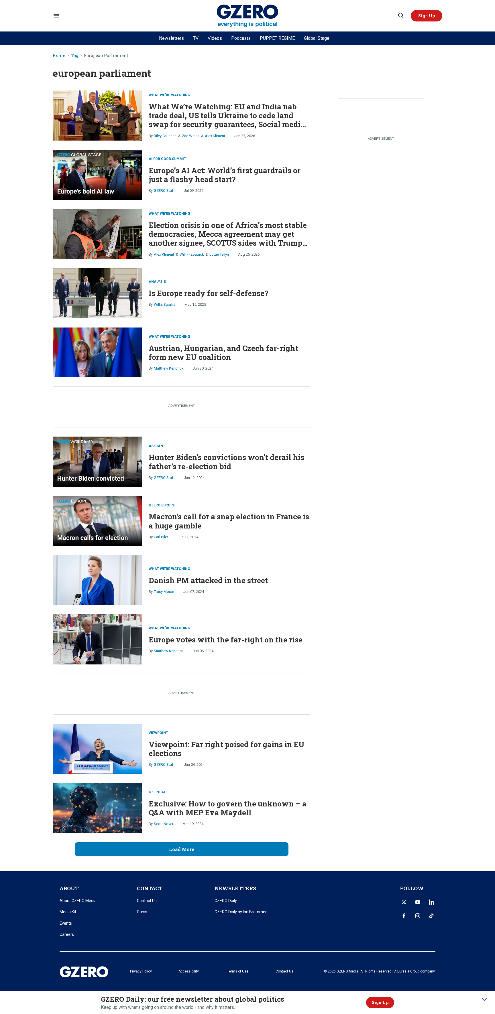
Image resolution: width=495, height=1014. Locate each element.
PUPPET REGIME (277, 38)
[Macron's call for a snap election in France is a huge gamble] (97, 520)
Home (59, 55)
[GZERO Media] (247, 16)
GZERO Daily (226, 900)
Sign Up (380, 1002)
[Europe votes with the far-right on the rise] (97, 639)
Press (142, 912)
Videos (215, 38)
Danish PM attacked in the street (208, 580)
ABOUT (69, 888)
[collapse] (484, 999)
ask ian (156, 446)
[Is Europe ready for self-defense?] (97, 293)
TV (196, 38)
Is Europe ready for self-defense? (208, 293)
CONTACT (149, 888)
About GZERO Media (78, 900)
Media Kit (68, 912)
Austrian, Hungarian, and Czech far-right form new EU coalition (223, 352)
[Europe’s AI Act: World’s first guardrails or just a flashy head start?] (97, 174)
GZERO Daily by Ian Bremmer (241, 912)
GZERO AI (157, 792)
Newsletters (171, 38)
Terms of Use (237, 971)
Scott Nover (163, 824)
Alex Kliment (215, 136)
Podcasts (241, 38)
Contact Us (147, 900)
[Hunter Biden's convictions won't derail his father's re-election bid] (97, 461)
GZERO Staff (164, 190)
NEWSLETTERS (235, 888)
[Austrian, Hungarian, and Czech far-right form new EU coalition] (97, 352)
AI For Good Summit (167, 159)
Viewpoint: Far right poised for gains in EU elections (227, 748)
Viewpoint (158, 733)
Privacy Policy (141, 971)
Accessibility (188, 971)
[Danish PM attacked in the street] (97, 580)
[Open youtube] (418, 902)
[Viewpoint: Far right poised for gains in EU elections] (97, 748)
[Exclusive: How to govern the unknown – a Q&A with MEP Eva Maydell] (97, 807)
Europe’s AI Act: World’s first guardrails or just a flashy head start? (224, 174)
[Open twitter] (404, 902)
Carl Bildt (161, 537)
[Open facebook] (404, 916)
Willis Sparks (164, 304)
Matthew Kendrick (169, 368)
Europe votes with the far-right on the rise (225, 639)
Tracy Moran (164, 591)
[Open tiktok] (431, 916)
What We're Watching (169, 95)
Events (66, 923)
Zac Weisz (190, 136)
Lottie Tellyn (219, 254)
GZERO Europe (162, 505)
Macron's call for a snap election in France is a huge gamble (229, 521)
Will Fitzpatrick (192, 254)
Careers (67, 934)
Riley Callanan (165, 136)
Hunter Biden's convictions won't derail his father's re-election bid (226, 461)
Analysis (157, 282)
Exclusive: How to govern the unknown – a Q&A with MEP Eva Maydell (228, 808)
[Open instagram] (418, 916)
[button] (426, 15)
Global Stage (316, 38)
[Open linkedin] (431, 902)
